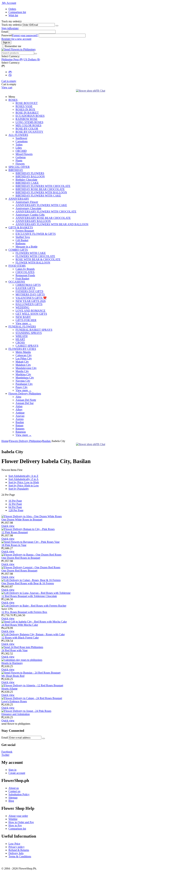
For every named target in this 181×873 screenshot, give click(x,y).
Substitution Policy (19, 794)
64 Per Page (15, 507)
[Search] (35, 53)
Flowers (20, 163)
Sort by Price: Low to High (23, 482)
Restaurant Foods (25, 275)
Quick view (7, 525)
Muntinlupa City (25, 377)
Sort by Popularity (18, 488)
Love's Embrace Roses (14, 701)
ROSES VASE (24, 106)
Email (4, 31)
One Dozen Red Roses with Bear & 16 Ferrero (27, 583)
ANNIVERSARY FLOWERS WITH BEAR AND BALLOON (52, 224)
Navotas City (23, 380)
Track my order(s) (11, 24)
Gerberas (21, 157)
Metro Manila (23, 352)
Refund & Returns (18, 850)
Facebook (6, 751)
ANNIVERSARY (18, 198)
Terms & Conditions (19, 856)
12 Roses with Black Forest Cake (20, 637)
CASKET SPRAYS (27, 345)
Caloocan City (24, 355)
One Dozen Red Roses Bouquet (19, 570)
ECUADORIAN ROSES (30, 115)
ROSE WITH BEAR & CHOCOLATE (38, 259)
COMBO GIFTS (18, 249)
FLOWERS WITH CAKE (31, 252)
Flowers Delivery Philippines (24, 393)
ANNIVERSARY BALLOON (33, 221)
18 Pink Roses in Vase (13, 545)
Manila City (22, 371)
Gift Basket (22, 240)
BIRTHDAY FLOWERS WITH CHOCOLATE (43, 186)
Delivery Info (16, 853)
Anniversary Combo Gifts (30, 214)
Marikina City (23, 374)
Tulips (19, 144)
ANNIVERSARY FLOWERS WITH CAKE (41, 205)
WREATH (22, 336)
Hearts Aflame (9, 688)
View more (23, 323)
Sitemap (12, 797)
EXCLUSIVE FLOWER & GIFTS (36, 233)
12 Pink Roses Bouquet (14, 532)
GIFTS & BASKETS (20, 227)
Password (6, 35)
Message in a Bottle (26, 246)
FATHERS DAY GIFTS (29, 291)
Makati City (22, 361)
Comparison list (17, 12)
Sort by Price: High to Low (23, 485)
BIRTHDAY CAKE (27, 182)
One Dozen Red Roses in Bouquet (20, 557)
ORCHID (21, 150)
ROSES (12, 99)
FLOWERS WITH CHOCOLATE (35, 256)
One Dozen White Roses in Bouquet (21, 519)
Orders (12, 8)
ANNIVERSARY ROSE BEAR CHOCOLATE (43, 217)
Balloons (20, 243)
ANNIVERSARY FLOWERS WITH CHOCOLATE (46, 211)
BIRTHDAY (15, 170)
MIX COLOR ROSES (28, 125)
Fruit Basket (22, 278)
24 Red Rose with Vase (14, 650)
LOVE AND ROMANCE (30, 310)
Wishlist (12, 819)
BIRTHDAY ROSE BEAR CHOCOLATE (40, 189)
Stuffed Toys (23, 237)
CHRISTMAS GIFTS (28, 284)
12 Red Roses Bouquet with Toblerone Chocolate (29, 596)
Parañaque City (24, 383)
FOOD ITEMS (17, 265)
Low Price (14, 843)
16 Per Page (15, 500)
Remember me (13, 46)
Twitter (5, 754)
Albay (19, 409)
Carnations (22, 141)
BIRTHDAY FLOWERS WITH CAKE (38, 195)
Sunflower (21, 138)
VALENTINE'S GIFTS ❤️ (31, 297)
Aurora (20, 419)
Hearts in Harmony (12, 663)
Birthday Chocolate (26, 179)
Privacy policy (16, 846)
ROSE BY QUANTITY (29, 131)
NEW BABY (23, 316)
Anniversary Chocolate (28, 208)
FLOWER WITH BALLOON (33, 262)
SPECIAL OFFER (19, 166)
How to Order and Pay (21, 822)
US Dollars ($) (32, 59)
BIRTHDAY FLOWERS (30, 173)
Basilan (20, 422)
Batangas (21, 431)
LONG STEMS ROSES (29, 122)
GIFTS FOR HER (26, 320)
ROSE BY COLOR (27, 128)
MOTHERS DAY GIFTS (30, 294)
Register (14, 28)
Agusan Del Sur (25, 403)
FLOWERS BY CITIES (22, 348)
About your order (18, 815)
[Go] (57, 25)
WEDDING (22, 307)
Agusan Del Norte (26, 399)
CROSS (20, 342)
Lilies (19, 147)
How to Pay (15, 825)
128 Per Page (15, 510)
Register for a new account (16, 38)
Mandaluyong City (26, 368)
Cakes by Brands (25, 268)
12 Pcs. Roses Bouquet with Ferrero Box (24, 612)
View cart (6, 87)
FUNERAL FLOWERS (22, 326)
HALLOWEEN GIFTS (29, 304)
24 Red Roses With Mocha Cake (19, 624)
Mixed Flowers (24, 154)
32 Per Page (15, 503)
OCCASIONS (16, 281)
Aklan (19, 406)
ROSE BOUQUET (27, 103)
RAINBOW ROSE (26, 119)
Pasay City (22, 387)
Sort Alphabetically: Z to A (23, 479)
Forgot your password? (25, 35)
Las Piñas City (24, 358)
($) (10, 75)
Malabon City (23, 364)
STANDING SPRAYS (29, 332)
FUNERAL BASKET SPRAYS (34, 329)
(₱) (10, 71)
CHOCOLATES (25, 272)
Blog (11, 800)
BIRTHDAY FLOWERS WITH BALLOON (41, 192)
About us (13, 788)
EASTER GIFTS (25, 288)
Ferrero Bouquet (25, 230)
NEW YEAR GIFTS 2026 (31, 301)
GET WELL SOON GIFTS (31, 313)
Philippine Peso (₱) (12, 59)
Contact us (14, 791)
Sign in (5, 28)
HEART (20, 339)
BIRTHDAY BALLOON (30, 176)
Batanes (20, 428)
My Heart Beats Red (12, 675)
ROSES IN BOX (25, 109)
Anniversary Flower (27, 201)
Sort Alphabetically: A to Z (23, 475)
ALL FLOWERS (18, 134)
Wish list (13, 15)
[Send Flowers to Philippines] (18, 49)
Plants (19, 160)
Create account (16, 772)
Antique (20, 412)
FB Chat (100, 90)
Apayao (20, 415)
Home (4, 441)
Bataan (19, 425)
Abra (18, 396)
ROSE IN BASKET (27, 112)
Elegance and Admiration (15, 714)
